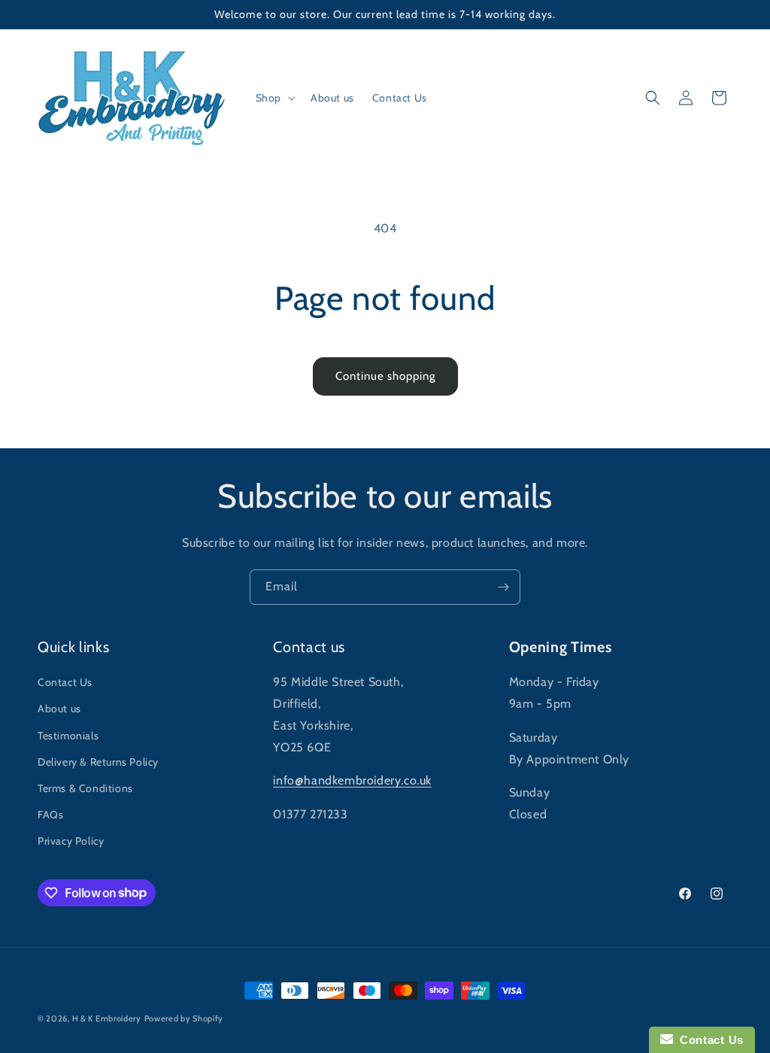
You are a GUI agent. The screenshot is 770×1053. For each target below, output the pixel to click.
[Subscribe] (503, 587)
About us (59, 708)
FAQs (50, 814)
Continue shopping (385, 376)
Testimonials (68, 735)
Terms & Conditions (85, 788)
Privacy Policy (71, 841)
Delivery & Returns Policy (98, 762)
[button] (274, 98)
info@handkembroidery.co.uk (352, 780)
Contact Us (65, 682)
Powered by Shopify (184, 1018)
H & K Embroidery (106, 1018)
